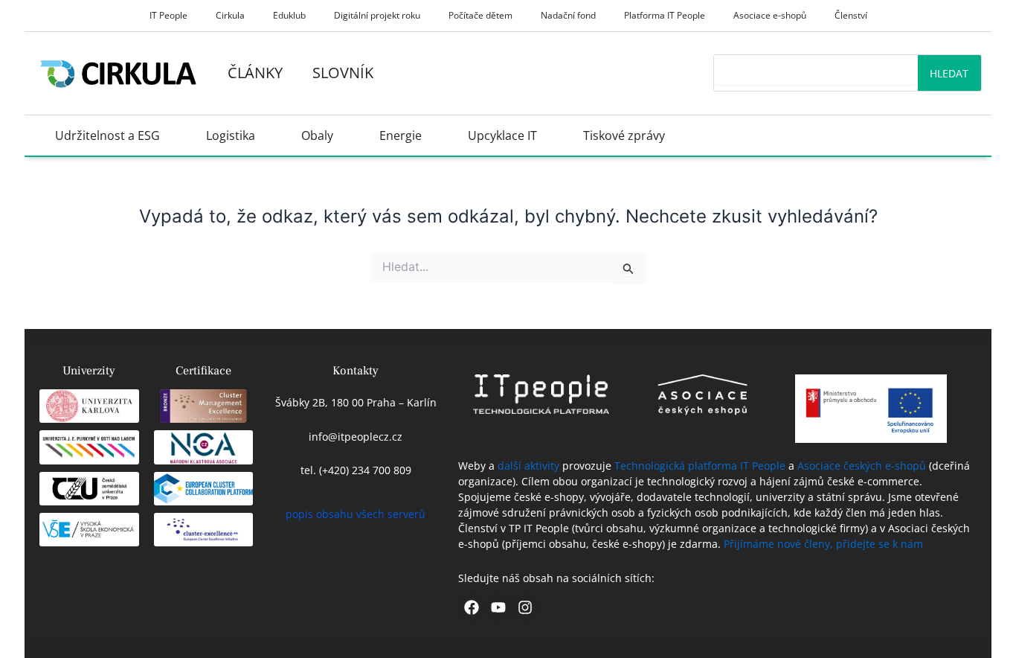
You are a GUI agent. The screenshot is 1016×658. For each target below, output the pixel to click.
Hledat (949, 73)
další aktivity (528, 466)
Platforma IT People (664, 15)
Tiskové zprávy (624, 135)
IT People (168, 15)
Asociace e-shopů (769, 15)
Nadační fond (568, 15)
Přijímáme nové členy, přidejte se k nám (823, 544)
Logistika (230, 135)
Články (255, 73)
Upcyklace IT (502, 135)
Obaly (317, 135)
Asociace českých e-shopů (861, 466)
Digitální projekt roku (377, 15)
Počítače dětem (480, 15)
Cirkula (230, 15)
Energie (400, 135)
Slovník (342, 73)
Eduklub (289, 15)
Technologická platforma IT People (699, 466)
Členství (851, 15)
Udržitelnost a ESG (107, 135)
